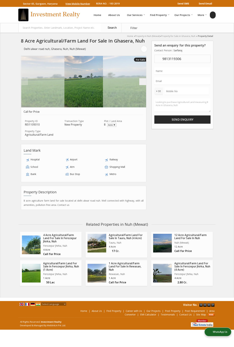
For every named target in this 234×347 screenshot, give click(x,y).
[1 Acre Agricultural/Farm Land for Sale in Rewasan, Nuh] (97, 273)
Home (97, 15)
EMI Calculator (148, 314)
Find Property (158, 15)
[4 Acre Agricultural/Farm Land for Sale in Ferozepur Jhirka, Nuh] (31, 245)
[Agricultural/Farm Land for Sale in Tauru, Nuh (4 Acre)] (97, 243)
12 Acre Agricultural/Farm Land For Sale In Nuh (190, 236)
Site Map (201, 314)
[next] (142, 81)
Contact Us (185, 314)
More (201, 15)
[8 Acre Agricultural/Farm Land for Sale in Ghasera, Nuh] (83, 81)
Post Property (172, 311)
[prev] (24, 81)
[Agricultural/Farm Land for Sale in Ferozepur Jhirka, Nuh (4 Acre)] (162, 273)
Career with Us (134, 311)
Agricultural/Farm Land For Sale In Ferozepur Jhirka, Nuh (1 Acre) (61, 267)
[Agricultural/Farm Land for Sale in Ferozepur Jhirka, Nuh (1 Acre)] (31, 273)
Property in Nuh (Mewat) (147, 36)
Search (112, 27)
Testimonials (168, 314)
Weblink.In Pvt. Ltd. (56, 325)
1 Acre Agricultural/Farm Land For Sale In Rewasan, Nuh (125, 267)
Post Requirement (195, 311)
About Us (114, 15)
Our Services (135, 15)
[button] (77, 3)
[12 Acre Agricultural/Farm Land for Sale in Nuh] (162, 243)
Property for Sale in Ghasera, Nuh (178, 36)
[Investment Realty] (49, 15)
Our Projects (182, 15)
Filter (133, 28)
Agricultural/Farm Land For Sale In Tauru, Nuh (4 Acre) (126, 236)
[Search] (213, 15)
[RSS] (211, 314)
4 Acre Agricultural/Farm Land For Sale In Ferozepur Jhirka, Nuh (60, 238)
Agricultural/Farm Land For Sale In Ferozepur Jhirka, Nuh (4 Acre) (192, 267)
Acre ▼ (111, 124)
